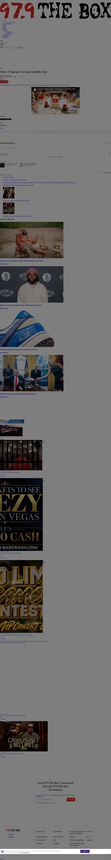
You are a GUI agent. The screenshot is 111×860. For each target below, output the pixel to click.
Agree (85, 851)
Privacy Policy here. (25, 852)
